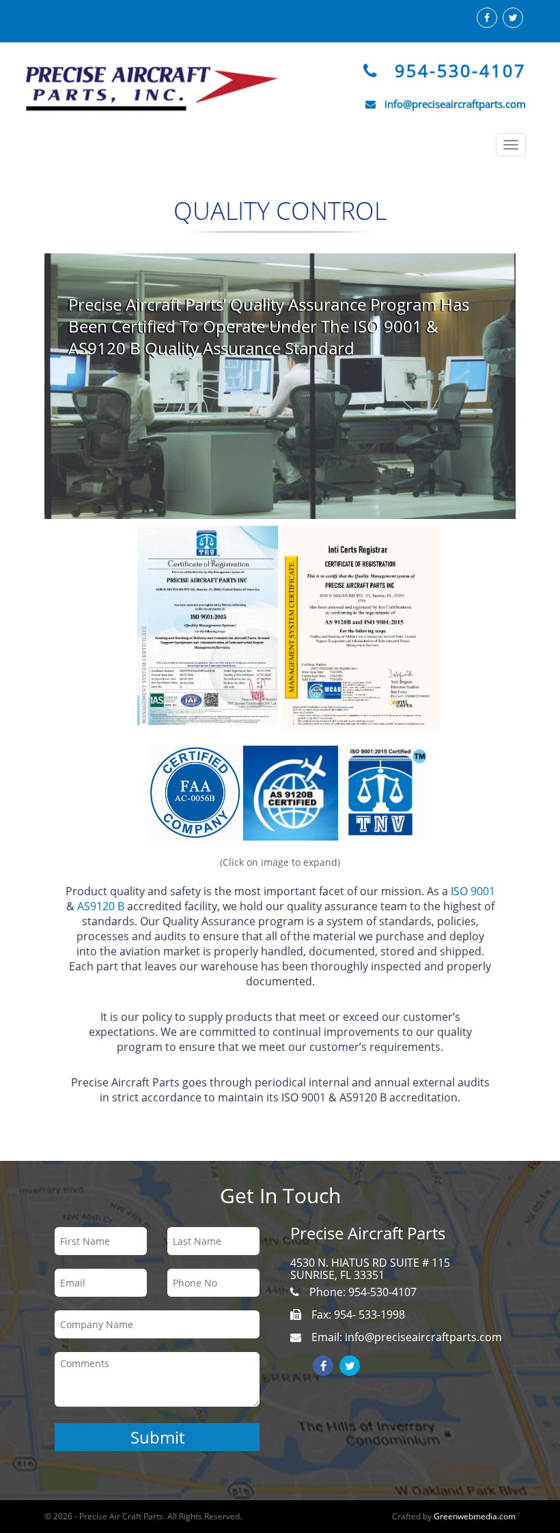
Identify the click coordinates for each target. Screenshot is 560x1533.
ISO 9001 (473, 891)
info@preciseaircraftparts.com (455, 104)
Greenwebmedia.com (475, 1516)
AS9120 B (99, 906)
